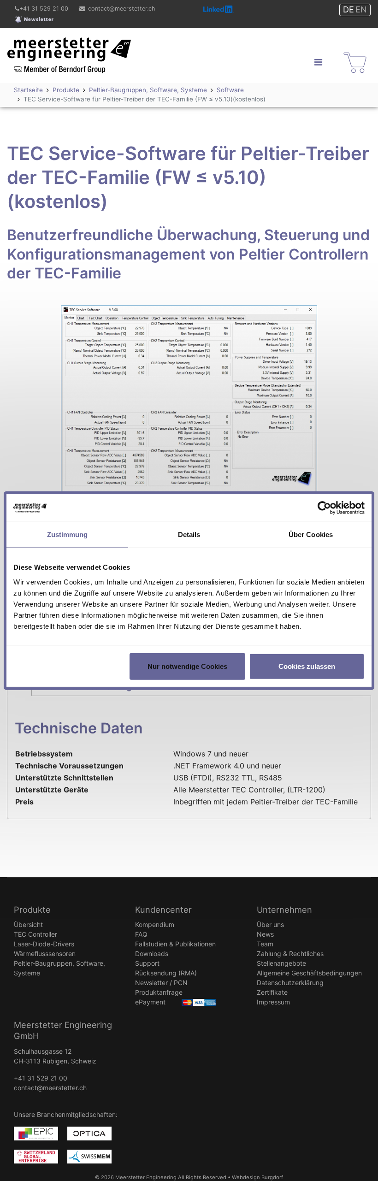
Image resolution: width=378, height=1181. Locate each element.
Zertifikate (272, 992)
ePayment (150, 1002)
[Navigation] (318, 62)
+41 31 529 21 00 (43, 8)
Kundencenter (163, 909)
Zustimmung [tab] (67, 534)
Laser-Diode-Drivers (44, 944)
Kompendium (154, 924)
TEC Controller (35, 934)
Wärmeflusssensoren (45, 953)
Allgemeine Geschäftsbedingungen (309, 973)
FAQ (141, 934)
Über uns (270, 924)
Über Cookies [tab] (311, 534)
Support (147, 963)
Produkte (32, 909)
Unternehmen (284, 909)
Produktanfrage (159, 992)
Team (265, 944)
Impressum (273, 1002)
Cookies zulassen (306, 666)
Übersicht (28, 924)
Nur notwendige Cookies (187, 666)
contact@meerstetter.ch (121, 8)
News (265, 934)
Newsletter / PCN (161, 982)
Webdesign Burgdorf (257, 1177)
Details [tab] (189, 534)
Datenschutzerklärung (290, 982)
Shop (350, 54)
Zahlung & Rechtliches (290, 953)
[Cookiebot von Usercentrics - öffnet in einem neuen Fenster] (324, 508)
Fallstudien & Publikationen (175, 944)
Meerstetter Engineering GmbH (61, 42)
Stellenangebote (281, 963)
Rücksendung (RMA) (166, 973)
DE (348, 9)
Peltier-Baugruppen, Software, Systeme (59, 968)
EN (361, 9)
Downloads (151, 953)
